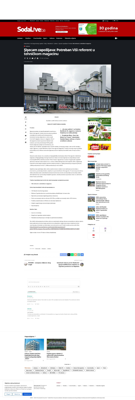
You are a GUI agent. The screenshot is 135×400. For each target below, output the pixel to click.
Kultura (97, 170)
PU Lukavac (61, 372)
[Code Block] (43, 286)
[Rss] (118, 20)
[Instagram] (116, 20)
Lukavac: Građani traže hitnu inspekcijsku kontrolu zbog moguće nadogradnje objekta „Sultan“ (33, 356)
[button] (105, 21)
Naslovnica (52, 20)
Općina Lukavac (90, 370)
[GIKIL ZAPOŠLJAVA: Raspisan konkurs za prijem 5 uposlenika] (91, 208)
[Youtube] (93, 236)
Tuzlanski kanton (39, 370)
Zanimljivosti (66, 370)
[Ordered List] (37, 286)
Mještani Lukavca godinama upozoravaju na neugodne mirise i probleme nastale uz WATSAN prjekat (103, 185)
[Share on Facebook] (25, 58)
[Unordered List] (39, 286)
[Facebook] (113, 20)
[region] (18, 389)
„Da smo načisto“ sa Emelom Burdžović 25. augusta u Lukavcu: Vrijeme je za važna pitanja (70, 131)
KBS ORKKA (52, 372)
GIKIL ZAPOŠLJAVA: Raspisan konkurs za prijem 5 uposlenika (101, 208)
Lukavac (37, 20)
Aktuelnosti (32, 20)
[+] (48, 286)
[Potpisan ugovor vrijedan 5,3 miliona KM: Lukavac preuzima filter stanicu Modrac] (56, 344)
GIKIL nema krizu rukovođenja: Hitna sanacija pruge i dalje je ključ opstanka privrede (102, 199)
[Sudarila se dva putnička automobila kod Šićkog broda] (91, 175)
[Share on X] (27, 58)
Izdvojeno (44, 248)
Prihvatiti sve (27, 394)
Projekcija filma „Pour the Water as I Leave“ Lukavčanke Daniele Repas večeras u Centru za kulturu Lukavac (70, 138)
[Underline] (33, 286)
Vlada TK (61, 368)
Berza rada (38, 248)
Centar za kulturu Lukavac (33, 372)
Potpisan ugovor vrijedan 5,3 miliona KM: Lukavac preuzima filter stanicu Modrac (55, 355)
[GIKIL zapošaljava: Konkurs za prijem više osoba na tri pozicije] (91, 217)
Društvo (41, 20)
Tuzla (104, 368)
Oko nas (61, 20)
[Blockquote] (41, 286)
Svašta (30, 351)
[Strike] (35, 286)
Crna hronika (67, 20)
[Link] (45, 286)
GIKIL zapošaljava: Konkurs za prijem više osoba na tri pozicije (102, 216)
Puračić (49, 370)
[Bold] (29, 286)
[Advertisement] (42, 10)
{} (46, 286)
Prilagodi (8, 394)
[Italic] (31, 286)
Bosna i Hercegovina (79, 368)
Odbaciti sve (17, 394)
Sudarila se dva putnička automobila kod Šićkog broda (103, 175)
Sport (98, 368)
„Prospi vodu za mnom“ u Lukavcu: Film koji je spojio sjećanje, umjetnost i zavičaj (103, 166)
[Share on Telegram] (25, 132)
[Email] (32, 58)
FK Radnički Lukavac (78, 370)
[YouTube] (114, 20)
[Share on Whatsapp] (30, 58)
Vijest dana (29, 370)
